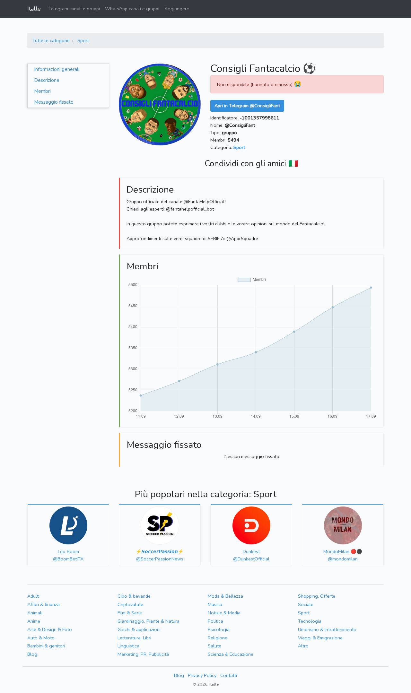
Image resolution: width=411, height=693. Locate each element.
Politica (215, 621)
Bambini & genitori (46, 646)
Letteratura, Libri (134, 638)
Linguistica (128, 646)
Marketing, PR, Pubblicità (143, 654)
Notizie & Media (224, 613)
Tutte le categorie (51, 40)
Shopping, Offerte (316, 596)
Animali (34, 613)
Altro (303, 646)
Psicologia (219, 629)
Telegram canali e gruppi (74, 8)
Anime (33, 621)
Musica (215, 604)
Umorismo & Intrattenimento (327, 629)
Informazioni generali (56, 69)
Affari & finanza (43, 604)
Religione (217, 638)
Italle (34, 9)
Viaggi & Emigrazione (320, 638)
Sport (83, 40)
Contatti (228, 675)
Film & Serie (130, 613)
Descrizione (46, 80)
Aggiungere (176, 8)
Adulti (33, 596)
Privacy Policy (202, 675)
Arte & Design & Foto (49, 629)
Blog (32, 654)
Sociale (305, 604)
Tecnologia (309, 621)
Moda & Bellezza (225, 596)
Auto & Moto (41, 638)
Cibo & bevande (134, 596)
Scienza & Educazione (230, 654)
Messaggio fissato (54, 102)
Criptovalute (130, 604)
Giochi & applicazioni (139, 629)
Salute (214, 646)
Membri (42, 91)
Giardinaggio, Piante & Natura (148, 621)
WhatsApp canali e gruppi (132, 8)
